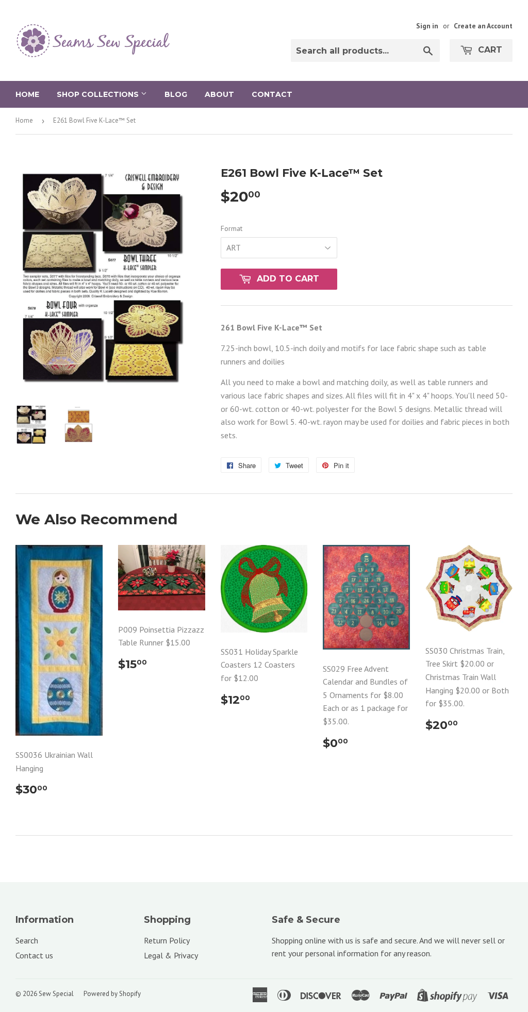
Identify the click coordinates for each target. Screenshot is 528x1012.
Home (27, 94)
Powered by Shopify (112, 993)
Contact (272, 94)
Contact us (34, 955)
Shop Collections (99, 94)
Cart (488, 50)
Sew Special (56, 993)
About (219, 94)
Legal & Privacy (171, 955)
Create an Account (483, 25)
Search (26, 940)
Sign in (427, 25)
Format (231, 228)
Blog (175, 94)
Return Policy (167, 940)
